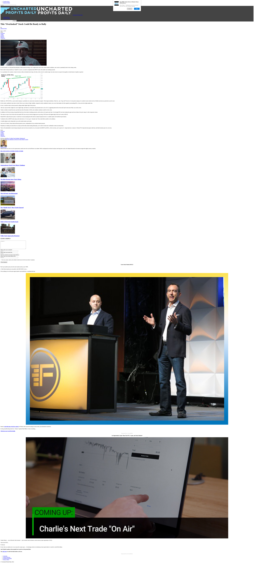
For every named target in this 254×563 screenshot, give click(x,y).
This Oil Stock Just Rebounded (9, 193)
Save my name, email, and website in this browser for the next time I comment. (18, 259)
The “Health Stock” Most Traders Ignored (12, 207)
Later (130, 8)
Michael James (4, 28)
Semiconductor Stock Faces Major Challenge (13, 165)
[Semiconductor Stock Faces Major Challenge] (8, 162)
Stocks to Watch (6, 2)
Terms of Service (6, 557)
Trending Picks (6, 1)
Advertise (5, 556)
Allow (137, 8)
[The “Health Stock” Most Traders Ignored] (8, 205)
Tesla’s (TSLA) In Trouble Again (9, 221)
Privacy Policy (6, 559)
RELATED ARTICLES (6, 151)
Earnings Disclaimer (7, 558)
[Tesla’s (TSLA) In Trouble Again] (8, 219)
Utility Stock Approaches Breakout (10, 236)
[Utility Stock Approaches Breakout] (8, 233)
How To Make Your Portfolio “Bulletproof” (16, 138)
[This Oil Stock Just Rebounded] (8, 190)
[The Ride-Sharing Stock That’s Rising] (8, 176)
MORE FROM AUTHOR (17, 151)
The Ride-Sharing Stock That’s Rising (11, 179)
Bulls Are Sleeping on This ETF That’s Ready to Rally (16, 139)
